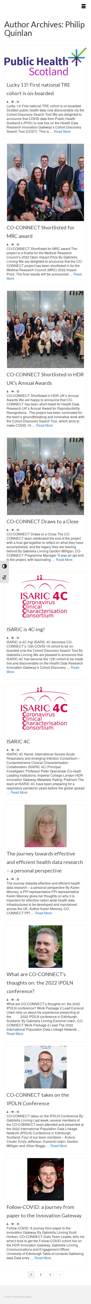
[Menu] (83, 6)
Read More (62, 131)
